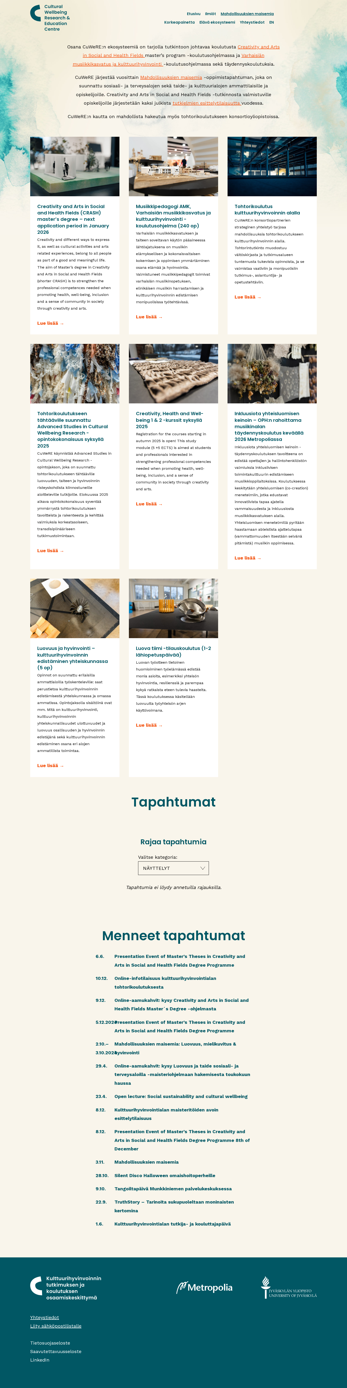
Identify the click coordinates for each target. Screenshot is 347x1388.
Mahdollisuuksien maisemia (247, 13)
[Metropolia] (204, 1287)
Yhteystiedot (252, 22)
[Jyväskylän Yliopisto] (289, 1287)
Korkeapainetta (179, 22)
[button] (173, 868)
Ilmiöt (210, 13)
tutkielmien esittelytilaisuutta (207, 103)
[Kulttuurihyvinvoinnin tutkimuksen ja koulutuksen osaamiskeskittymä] (50, 18)
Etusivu (193, 13)
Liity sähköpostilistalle (55, 1326)
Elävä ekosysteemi (217, 22)
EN (271, 22)
